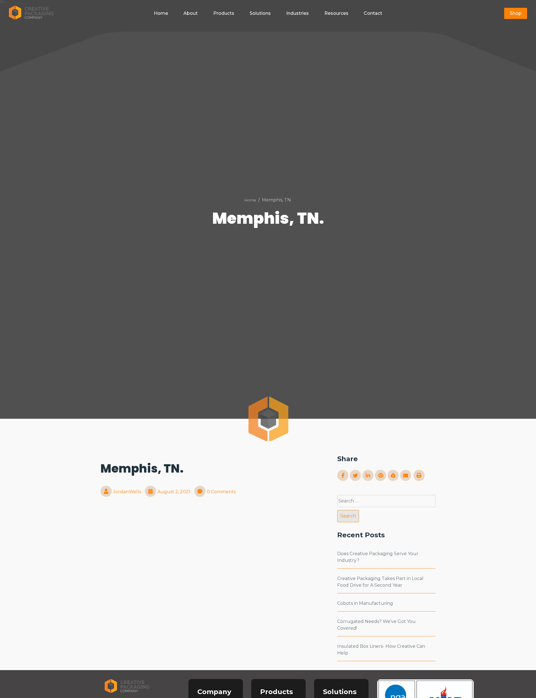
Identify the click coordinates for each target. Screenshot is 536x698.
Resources (336, 13)
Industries (297, 13)
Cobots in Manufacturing (365, 603)
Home (161, 13)
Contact (373, 13)
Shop (515, 13)
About (190, 13)
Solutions (260, 13)
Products (223, 13)
